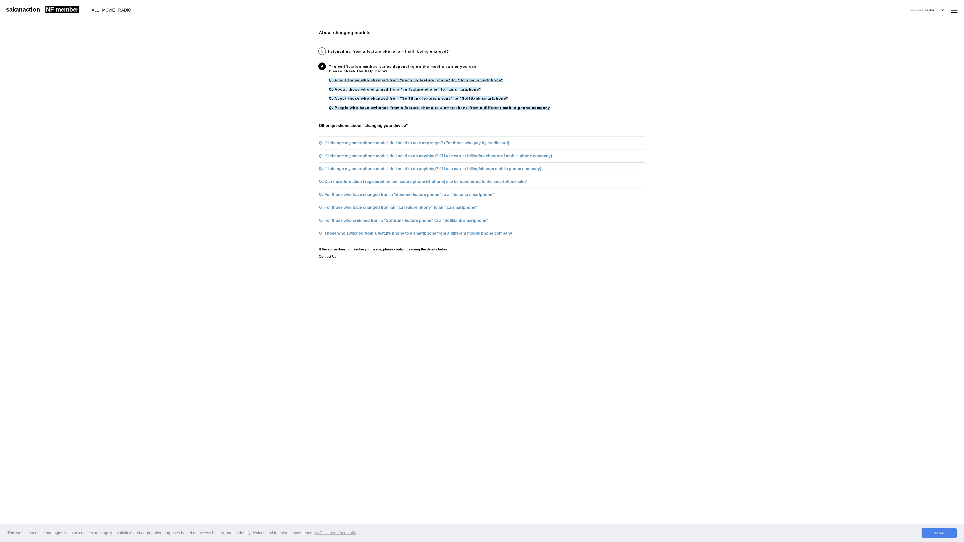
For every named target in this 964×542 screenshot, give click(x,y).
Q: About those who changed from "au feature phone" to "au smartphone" (405, 89)
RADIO (124, 10)
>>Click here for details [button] (335, 533)
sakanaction (23, 9)
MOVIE (108, 10)
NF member (62, 10)
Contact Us (327, 256)
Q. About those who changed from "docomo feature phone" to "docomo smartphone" (416, 80)
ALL (95, 10)
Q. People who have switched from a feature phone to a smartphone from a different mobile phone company (439, 108)
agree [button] (939, 533)
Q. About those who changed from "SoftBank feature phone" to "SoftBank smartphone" (418, 98)
